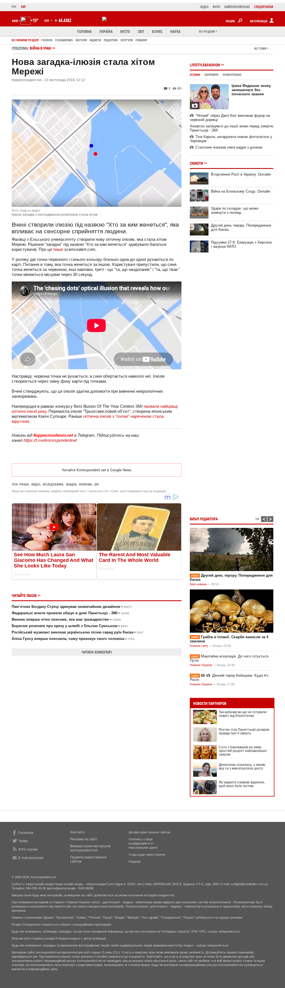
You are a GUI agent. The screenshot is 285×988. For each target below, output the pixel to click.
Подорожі (111, 40)
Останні (195, 74)
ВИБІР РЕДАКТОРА (204, 518)
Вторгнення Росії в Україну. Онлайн (241, 174)
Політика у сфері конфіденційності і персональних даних (143, 843)
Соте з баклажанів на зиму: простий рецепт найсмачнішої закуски (243, 750)
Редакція (135, 861)
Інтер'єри (127, 40)
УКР (23, 6)
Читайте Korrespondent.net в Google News (97, 470)
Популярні (211, 74)
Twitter (23, 841)
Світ (141, 31)
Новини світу (199, 645)
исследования (53, 484)
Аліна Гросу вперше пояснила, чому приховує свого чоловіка (73, 639)
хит (96, 484)
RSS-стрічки (28, 849)
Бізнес (157, 31)
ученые (24, 484)
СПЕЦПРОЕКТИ (263, 6)
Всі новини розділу (25, 40)
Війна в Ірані (40, 48)
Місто (125, 31)
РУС (14, 6)
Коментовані (232, 74)
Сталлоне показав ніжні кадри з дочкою (228, 147)
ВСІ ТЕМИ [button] (260, 48)
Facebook (25, 833)
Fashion (46, 40)
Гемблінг (141, 40)
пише (58, 249)
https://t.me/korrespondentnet (50, 440)
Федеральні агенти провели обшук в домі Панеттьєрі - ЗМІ (70, 613)
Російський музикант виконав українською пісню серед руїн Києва (78, 632)
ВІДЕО (204, 6)
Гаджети (95, 40)
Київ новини (198, 584)
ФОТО (216, 6)
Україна (105, 31)
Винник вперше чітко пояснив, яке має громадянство (66, 619)
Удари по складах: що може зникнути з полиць (234, 210)
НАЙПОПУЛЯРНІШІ (237, 6)
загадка (71, 484)
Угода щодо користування (147, 854)
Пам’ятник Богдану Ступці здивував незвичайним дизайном (72, 607)
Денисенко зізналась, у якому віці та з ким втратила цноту (242, 766)
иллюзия (85, 484)
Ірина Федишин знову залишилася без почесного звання (251, 90)
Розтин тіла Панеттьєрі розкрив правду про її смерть (244, 731)
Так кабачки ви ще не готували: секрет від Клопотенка (243, 714)
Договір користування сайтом (149, 832)
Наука (175, 31)
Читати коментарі (97, 652)
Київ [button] (15, 21)
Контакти (77, 832)
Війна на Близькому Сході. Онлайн (240, 191)
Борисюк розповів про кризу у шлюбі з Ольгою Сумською (70, 626)
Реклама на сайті (83, 839)
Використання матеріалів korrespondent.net (90, 848)
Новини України (201, 665)
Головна (84, 31)
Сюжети (196, 163)
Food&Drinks (64, 40)
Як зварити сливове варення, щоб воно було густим (242, 784)
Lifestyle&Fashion (205, 64)
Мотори (81, 40)
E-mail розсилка (30, 858)
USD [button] (47, 20)
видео (35, 484)
